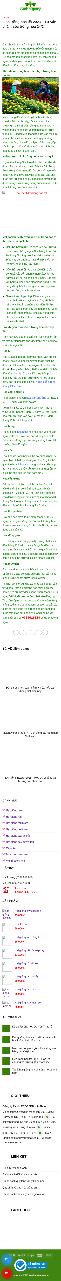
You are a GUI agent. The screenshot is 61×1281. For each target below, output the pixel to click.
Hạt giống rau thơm (17, 829)
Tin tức (6, 17)
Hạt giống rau (14, 816)
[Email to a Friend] (33, 632)
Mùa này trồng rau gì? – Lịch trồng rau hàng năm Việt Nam (34, 1050)
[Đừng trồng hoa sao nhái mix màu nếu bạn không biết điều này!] (30, 668)
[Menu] (4, 6)
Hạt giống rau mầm (17, 823)
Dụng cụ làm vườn (17, 854)
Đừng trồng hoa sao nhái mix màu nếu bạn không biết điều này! (34, 1039)
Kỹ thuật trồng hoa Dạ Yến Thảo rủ (32, 1026)
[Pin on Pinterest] (39, 632)
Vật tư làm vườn (15, 861)
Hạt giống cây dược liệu (20, 842)
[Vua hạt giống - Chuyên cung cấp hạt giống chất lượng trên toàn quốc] (30, 6)
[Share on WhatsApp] (16, 632)
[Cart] (57, 5)
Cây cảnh (11, 848)
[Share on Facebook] (21, 632)
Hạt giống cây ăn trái (18, 835)
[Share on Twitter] (27, 632)
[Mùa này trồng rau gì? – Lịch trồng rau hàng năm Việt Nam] (30, 714)
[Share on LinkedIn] (45, 632)
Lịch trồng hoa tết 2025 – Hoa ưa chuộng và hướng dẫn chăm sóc (31, 1060)
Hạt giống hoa (14, 810)
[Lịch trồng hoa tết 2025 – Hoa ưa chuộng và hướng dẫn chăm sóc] (30, 759)
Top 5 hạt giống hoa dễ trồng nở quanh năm (34, 1071)
